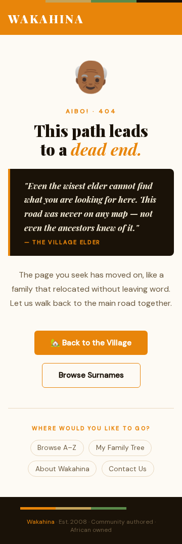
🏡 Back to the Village (91, 343)
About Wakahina (62, 469)
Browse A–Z (56, 447)
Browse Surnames (91, 375)
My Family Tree (120, 447)
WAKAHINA (46, 18)
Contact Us (128, 469)
